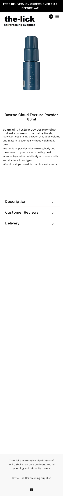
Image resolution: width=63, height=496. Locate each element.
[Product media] (31, 62)
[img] (31, 489)
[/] (23, 16)
